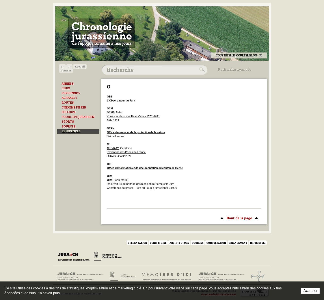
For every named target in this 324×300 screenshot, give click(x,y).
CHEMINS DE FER (74, 107)
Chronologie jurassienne (101, 33)
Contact (66, 70)
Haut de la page (235, 218)
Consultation (216, 242)
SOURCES (69, 126)
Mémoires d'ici (167, 276)
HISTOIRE (69, 112)
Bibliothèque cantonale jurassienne (221, 276)
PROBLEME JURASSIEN (78, 117)
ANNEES (68, 84)
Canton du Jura (75, 256)
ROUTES (68, 103)
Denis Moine (158, 242)
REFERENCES (71, 131)
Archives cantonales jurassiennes (81, 276)
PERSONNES (71, 93)
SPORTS (68, 122)
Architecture (179, 242)
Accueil (80, 66)
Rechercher (201, 69)
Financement (238, 242)
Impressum (258, 242)
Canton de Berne (108, 256)
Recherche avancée (234, 69)
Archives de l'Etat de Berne (122, 276)
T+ (62, 66)
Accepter (310, 290)
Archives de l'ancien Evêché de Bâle (256, 276)
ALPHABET (69, 98)
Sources (197, 242)
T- (69, 66)
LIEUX (66, 88)
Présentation (137, 242)
